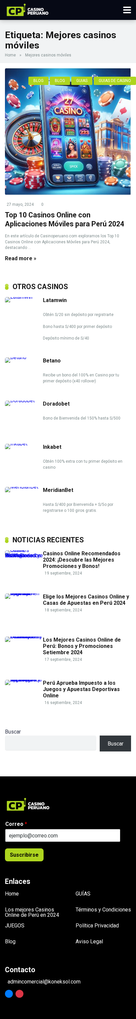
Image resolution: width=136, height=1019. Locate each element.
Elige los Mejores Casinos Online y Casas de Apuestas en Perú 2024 (86, 599)
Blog (10, 941)
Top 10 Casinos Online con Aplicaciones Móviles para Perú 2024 (64, 219)
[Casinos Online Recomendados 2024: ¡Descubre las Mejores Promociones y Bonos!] (24, 555)
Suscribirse (24, 855)
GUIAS (81, 80)
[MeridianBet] (24, 487)
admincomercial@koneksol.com (44, 981)
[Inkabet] (24, 443)
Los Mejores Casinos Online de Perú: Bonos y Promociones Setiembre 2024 (82, 646)
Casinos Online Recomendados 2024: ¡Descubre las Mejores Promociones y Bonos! (81, 559)
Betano (52, 360)
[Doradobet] (24, 400)
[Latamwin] (24, 297)
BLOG (38, 80)
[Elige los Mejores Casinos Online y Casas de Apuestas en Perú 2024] (24, 593)
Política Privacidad (97, 925)
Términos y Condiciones (103, 909)
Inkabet (52, 447)
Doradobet (56, 404)
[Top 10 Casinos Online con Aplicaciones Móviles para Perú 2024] (68, 131)
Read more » (20, 258)
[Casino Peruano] (27, 9)
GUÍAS (83, 894)
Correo (16, 824)
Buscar (13, 732)
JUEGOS (14, 925)
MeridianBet (58, 490)
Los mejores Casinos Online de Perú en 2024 (32, 912)
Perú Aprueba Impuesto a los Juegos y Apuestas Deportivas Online (81, 689)
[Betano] (24, 357)
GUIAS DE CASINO (115, 80)
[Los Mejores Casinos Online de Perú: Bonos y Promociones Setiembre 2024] (24, 636)
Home (10, 55)
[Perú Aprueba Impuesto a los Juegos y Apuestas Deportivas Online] (24, 679)
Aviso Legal (89, 941)
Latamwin (55, 300)
